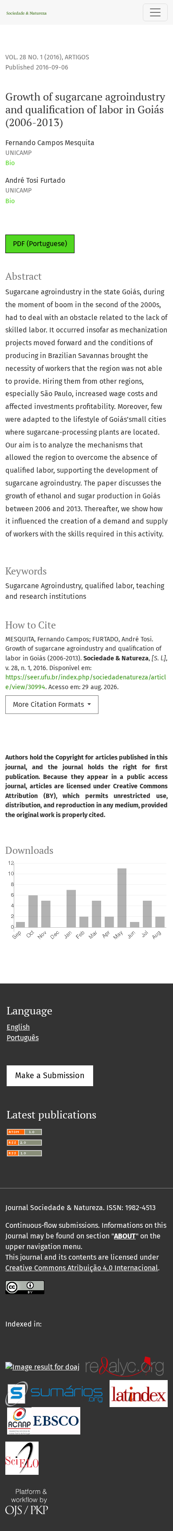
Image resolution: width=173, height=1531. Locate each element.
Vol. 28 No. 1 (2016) (33, 57)
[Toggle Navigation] (155, 12)
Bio (10, 163)
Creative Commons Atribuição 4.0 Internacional (81, 1268)
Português (23, 1038)
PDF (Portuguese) (40, 243)
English (18, 1027)
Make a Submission (50, 1075)
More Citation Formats (49, 704)
